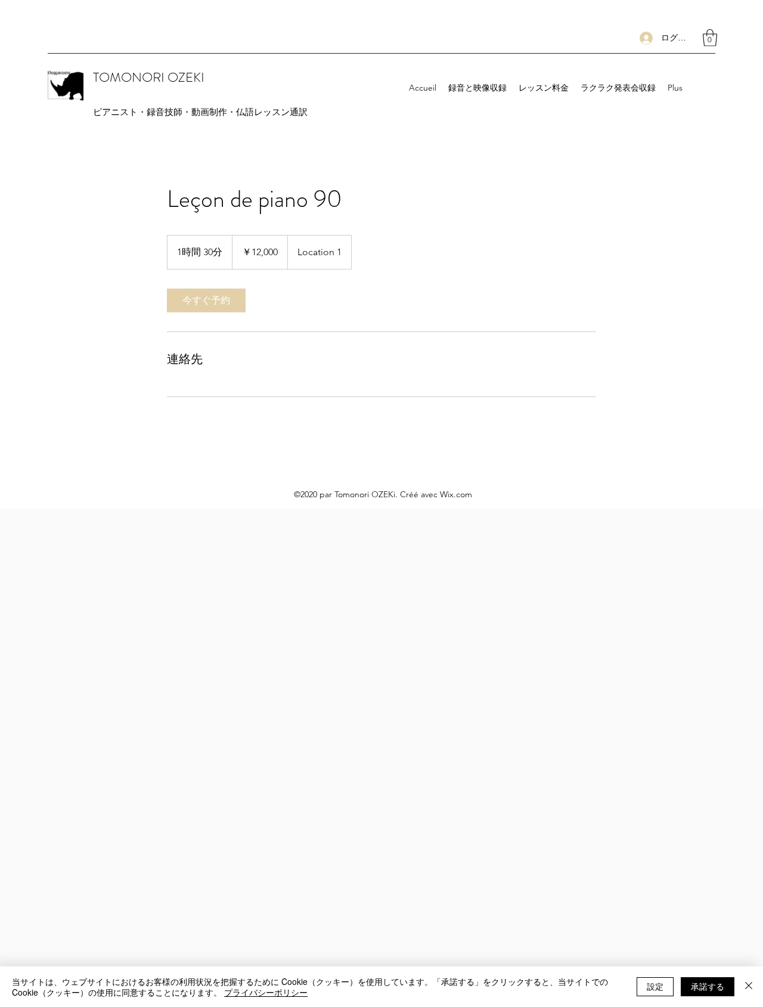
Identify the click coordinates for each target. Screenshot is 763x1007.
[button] (710, 38)
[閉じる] (749, 986)
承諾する (707, 986)
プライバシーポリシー (266, 992)
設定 (655, 986)
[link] (206, 300)
